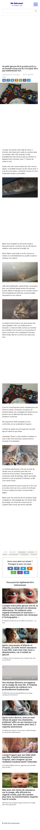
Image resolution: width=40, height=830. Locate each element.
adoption (23, 552)
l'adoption (25, 554)
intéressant (14, 554)
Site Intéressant (16, 3)
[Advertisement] (20, 39)
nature (34, 554)
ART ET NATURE (28, 74)
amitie (32, 552)
